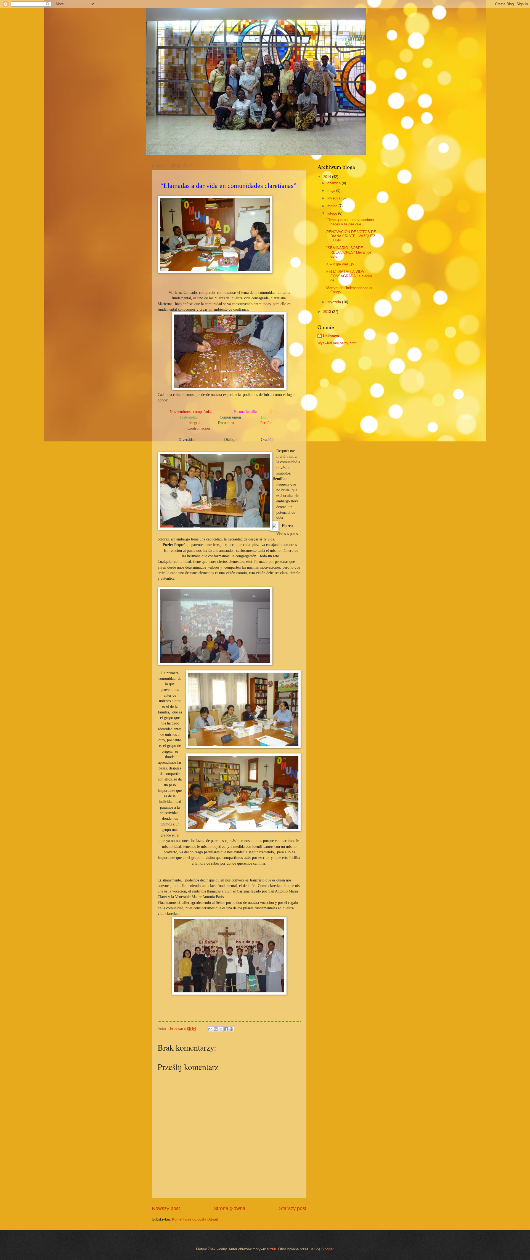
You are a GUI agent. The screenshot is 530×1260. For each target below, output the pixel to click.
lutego (332, 213)
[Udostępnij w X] (221, 1029)
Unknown (331, 336)
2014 (327, 177)
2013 (327, 312)
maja (331, 190)
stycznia (334, 302)
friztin (271, 1249)
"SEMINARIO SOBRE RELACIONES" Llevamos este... (349, 252)
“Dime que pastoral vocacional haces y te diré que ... (350, 222)
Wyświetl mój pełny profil (337, 343)
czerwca (334, 183)
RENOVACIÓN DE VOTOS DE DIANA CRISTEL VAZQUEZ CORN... (351, 236)
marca (332, 206)
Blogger (327, 1249)
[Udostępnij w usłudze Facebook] (226, 1029)
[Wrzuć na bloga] (215, 1029)
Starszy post (292, 1208)
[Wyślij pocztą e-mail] (210, 1029)
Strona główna (229, 1208)
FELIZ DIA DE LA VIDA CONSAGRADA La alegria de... (349, 276)
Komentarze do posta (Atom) (195, 1219)
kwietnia (334, 198)
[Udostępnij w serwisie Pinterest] (231, 1029)
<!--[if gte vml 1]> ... (342, 264)
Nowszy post (166, 1208)
